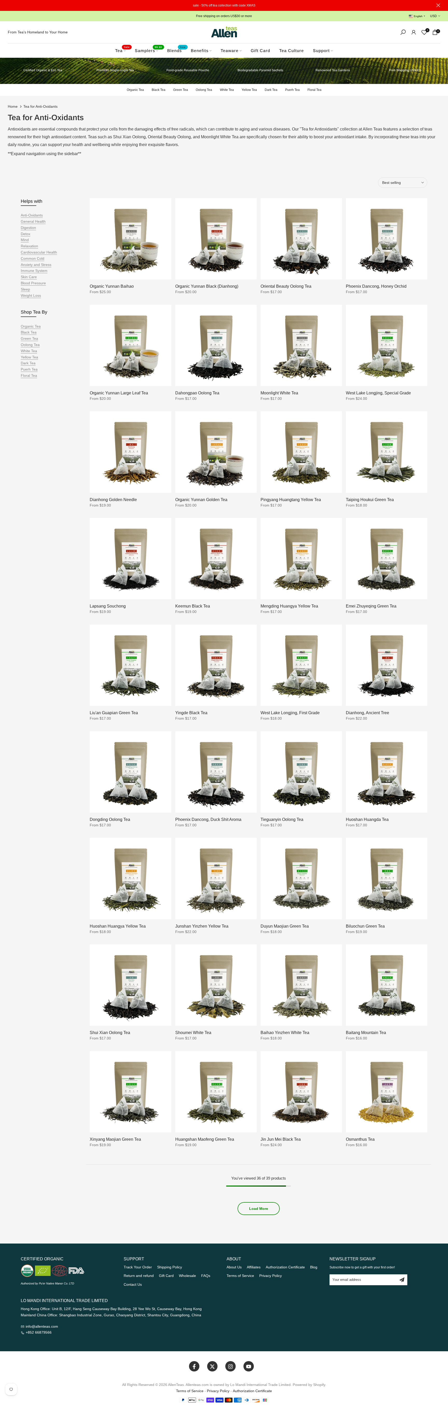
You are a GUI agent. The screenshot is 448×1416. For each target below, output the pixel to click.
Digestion (28, 228)
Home (13, 106)
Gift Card (260, 50)
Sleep (25, 289)
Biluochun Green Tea (365, 926)
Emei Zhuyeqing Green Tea (371, 606)
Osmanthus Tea (360, 1139)
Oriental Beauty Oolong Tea (286, 286)
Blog (313, 1267)
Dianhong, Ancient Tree (367, 713)
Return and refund (139, 1276)
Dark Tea (271, 90)
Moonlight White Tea (279, 393)
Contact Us (133, 1284)
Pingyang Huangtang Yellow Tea (291, 499)
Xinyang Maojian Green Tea (115, 1139)
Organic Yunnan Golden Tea (201, 499)
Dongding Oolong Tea (110, 819)
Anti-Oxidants (32, 215)
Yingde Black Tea (191, 713)
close (10, 5)
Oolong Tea (204, 90)
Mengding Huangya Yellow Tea (289, 606)
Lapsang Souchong (108, 606)
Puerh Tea (292, 90)
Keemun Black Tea (192, 606)
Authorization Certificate (285, 1267)
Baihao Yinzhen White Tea (285, 1032)
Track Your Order (138, 1267)
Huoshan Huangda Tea (367, 819)
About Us (234, 1267)
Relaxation (29, 246)
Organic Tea (135, 90)
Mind (25, 240)
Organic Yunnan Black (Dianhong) (206, 286)
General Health (33, 221)
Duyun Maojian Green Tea (285, 926)
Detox (25, 234)
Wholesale (187, 1276)
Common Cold (32, 258)
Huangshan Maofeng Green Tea (204, 1139)
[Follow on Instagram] (230, 1366)
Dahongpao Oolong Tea (197, 393)
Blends (176, 50)
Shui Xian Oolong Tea (110, 1032)
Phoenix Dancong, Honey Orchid (376, 286)
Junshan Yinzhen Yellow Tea (201, 926)
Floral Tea (314, 90)
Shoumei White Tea (193, 1032)
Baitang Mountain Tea (366, 1032)
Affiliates (254, 1267)
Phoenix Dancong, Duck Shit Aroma (208, 819)
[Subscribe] (402, 1280)
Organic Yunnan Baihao (112, 286)
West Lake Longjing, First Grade (290, 713)
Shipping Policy (169, 1267)
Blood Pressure (33, 283)
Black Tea (158, 90)
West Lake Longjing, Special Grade (378, 393)
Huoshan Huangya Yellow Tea (118, 926)
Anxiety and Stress (36, 265)
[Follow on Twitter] (212, 1366)
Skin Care (29, 277)
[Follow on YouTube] (248, 1366)
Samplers (148, 50)
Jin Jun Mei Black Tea (281, 1139)
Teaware (230, 50)
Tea (122, 50)
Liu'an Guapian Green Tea (114, 713)
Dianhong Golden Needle (113, 499)
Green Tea (180, 90)
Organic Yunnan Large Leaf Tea (119, 393)
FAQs (205, 1276)
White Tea (227, 90)
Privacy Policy (270, 1276)
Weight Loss (31, 295)
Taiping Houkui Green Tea (370, 499)
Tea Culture (291, 50)
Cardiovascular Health (39, 252)
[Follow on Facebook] (194, 1366)
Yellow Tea (249, 90)
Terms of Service (240, 1276)
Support (321, 50)
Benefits (199, 50)
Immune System (34, 271)
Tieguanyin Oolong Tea (282, 819)
